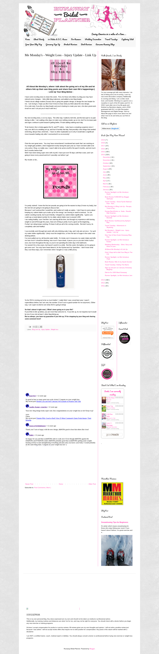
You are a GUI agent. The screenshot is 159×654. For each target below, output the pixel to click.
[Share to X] (39, 327)
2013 (103, 280)
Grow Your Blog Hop (33, 44)
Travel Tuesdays (111, 39)
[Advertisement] (60, 465)
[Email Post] (29, 326)
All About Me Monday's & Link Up (116, 249)
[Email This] (34, 327)
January (106, 189)
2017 (103, 146)
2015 (103, 152)
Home (27, 39)
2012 (103, 283)
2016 (103, 149)
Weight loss (54, 329)
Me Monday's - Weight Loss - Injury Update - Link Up (117, 231)
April (104, 181)
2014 (103, 154)
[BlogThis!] (36, 327)
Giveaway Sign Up (53, 44)
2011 (103, 286)
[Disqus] (60, 363)
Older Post (92, 484)
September (107, 166)
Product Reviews (70, 44)
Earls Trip (109, 406)
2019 (103, 140)
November (107, 160)
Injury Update (45, 329)
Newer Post (29, 484)
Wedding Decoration (93, 39)
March (105, 184)
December (107, 157)
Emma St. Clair (111, 418)
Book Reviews (86, 44)
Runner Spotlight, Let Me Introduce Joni (118, 275)
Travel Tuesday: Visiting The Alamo (117, 265)
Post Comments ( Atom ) (42, 487)
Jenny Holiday (111, 407)
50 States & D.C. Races (57, 39)
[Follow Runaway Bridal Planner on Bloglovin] (110, 129)
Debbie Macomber (112, 427)
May (104, 178)
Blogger (92, 649)
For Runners (76, 39)
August (105, 169)
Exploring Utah (127, 39)
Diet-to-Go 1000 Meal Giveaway (116, 272)
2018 (103, 143)
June (105, 175)
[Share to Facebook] (41, 327)
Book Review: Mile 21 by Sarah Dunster (118, 262)
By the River (110, 398)
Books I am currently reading (112, 393)
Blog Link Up (36, 329)
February (106, 187)
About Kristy (39, 39)
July (104, 172)
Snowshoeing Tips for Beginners (114, 522)
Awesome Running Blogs (105, 44)
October (106, 163)
